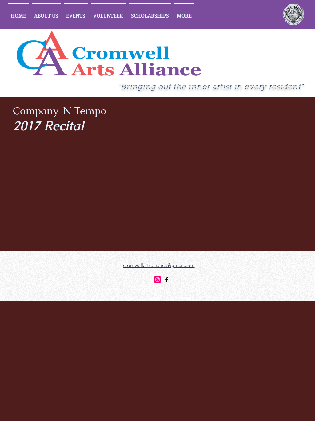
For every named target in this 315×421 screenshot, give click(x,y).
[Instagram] (157, 279)
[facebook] (167, 279)
